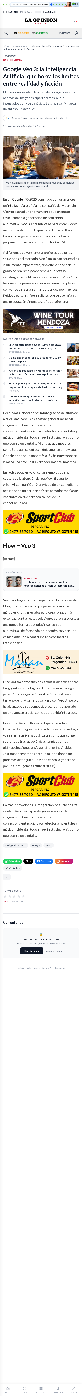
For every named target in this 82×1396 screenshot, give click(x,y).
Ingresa (7, 901)
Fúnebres (64, 33)
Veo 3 (25, 224)
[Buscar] (6, 33)
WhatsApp (14, 861)
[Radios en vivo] (74, 21)
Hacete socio (32, 950)
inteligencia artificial (22, 205)
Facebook (46, 861)
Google (17, 199)
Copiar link (14, 868)
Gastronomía (18, 46)
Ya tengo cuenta (54, 950)
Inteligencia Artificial (15, 845)
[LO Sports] (21, 33)
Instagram (66, 861)
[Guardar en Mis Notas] (7, 877)
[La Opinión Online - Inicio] (41, 21)
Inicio (6, 46)
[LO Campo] (39, 33)
